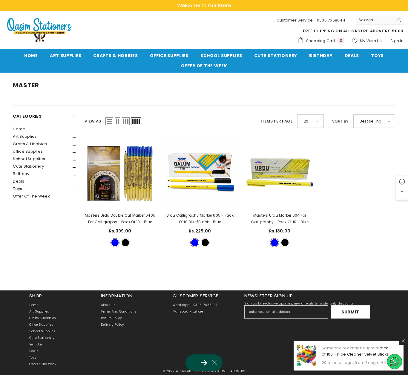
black (125, 242)
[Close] (403, 341)
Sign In (397, 41)
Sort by (340, 121)
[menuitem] (44, 129)
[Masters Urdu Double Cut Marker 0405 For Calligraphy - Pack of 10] (120, 172)
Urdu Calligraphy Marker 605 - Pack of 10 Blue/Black (200, 218)
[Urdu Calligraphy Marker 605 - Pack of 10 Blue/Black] (200, 172)
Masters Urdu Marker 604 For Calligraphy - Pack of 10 (279, 218)
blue (115, 242)
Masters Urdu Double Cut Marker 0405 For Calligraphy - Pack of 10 (120, 218)
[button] (44, 138)
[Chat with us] (394, 361)
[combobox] (375, 20)
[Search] (380, 20)
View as (93, 121)
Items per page (277, 121)
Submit (350, 312)
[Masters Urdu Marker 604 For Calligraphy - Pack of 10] (279, 172)
